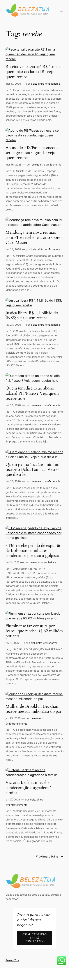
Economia (55, 83)
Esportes (52, 642)
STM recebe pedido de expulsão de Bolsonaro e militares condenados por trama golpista (33, 550)
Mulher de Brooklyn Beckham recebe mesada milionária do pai (33, 709)
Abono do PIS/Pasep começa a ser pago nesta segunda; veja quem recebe (32, 153)
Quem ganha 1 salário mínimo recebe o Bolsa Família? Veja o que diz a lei (32, 469)
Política (51, 562)
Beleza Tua (12, 960)
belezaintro (37, 83)
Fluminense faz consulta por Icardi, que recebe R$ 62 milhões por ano (34, 631)
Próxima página (49, 856)
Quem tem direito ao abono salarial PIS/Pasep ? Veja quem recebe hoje (32, 393)
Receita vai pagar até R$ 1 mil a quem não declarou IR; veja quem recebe (33, 71)
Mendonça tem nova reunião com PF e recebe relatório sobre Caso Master (33, 237)
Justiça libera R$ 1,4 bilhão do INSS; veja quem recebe (32, 315)
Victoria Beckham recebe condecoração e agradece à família (29, 787)
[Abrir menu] (61, 10)
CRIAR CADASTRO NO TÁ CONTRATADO (34, 938)
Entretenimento (18, 723)
